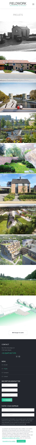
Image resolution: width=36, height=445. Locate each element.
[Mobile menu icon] (33, 4)
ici (25, 424)
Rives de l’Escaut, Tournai (18, 98)
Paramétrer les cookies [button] (9, 441)
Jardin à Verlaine (18, 311)
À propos (6, 372)
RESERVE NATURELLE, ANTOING (18, 281)
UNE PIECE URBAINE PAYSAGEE (18, 220)
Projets (6, 368)
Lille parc (18, 128)
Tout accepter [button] (21, 441)
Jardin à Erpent (18, 189)
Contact (6, 376)
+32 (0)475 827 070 (9, 353)
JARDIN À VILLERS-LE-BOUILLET (18, 37)
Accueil (5, 365)
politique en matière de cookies (11, 438)
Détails (18, 33)
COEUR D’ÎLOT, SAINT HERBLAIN (18, 250)
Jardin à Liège (18, 159)
